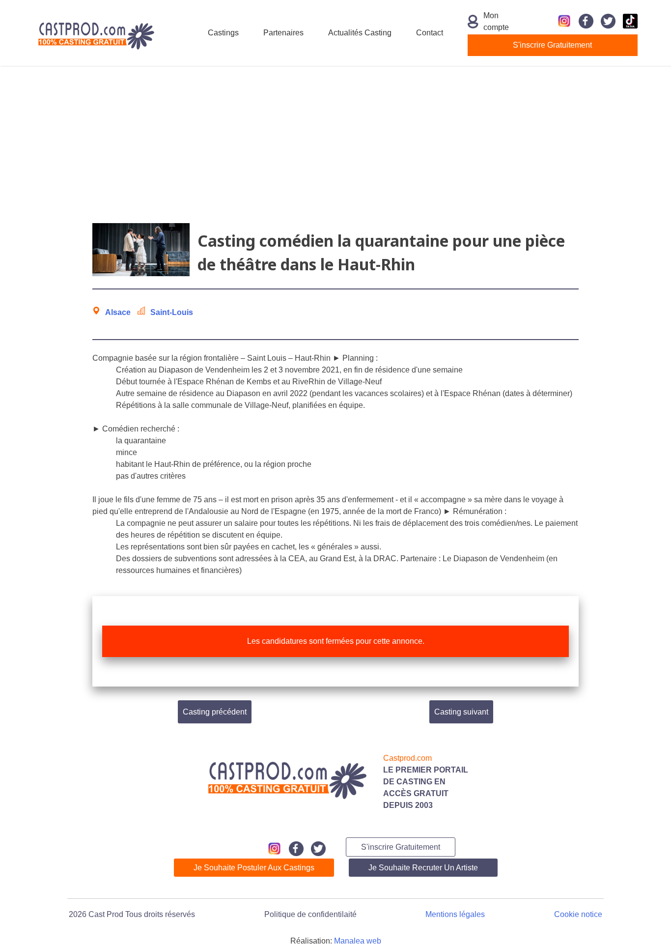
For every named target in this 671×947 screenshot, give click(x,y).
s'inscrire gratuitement (552, 45)
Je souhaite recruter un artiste (423, 867)
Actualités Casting (359, 33)
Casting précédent (215, 712)
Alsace (118, 312)
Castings (223, 33)
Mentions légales (455, 914)
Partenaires (283, 33)
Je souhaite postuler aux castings (254, 867)
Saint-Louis (171, 312)
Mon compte (496, 21)
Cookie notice (578, 914)
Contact (429, 33)
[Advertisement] (335, 144)
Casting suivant (461, 712)
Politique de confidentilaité (310, 914)
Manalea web (357, 941)
